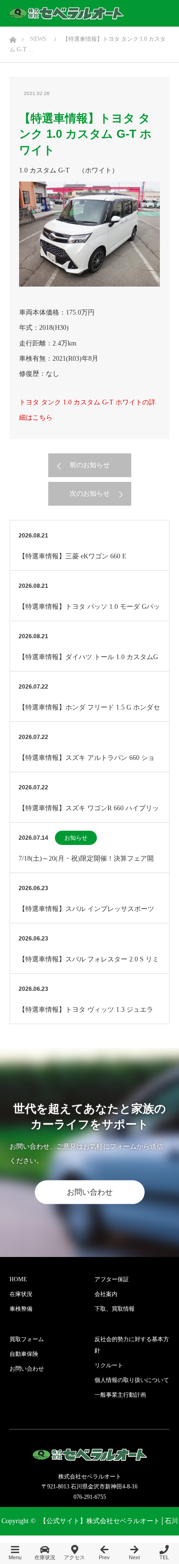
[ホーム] (13, 37)
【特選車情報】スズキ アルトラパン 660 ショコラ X (87, 763)
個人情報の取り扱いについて (132, 1380)
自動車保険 (24, 1354)
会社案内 (106, 1294)
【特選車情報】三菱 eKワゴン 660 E (72, 556)
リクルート (109, 1365)
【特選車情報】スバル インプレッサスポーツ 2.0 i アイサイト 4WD (86, 914)
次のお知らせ (90, 493)
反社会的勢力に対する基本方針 (132, 1345)
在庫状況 (21, 1294)
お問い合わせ (90, 1192)
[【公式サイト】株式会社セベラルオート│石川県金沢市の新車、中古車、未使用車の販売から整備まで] (66, 13)
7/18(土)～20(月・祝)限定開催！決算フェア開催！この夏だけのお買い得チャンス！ (86, 864)
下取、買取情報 (115, 1308)
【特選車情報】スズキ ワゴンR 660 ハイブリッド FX (89, 813)
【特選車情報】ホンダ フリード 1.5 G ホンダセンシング (89, 712)
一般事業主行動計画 (120, 1394)
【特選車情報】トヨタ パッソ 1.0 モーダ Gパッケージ (89, 612)
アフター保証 (112, 1279)
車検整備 (21, 1308)
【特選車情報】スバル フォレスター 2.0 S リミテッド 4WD (89, 964)
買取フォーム (27, 1339)
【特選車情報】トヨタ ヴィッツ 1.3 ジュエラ (86, 1009)
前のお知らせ (90, 465)
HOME (18, 1279)
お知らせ (75, 838)
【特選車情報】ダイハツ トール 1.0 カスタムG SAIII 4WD (88, 662)
